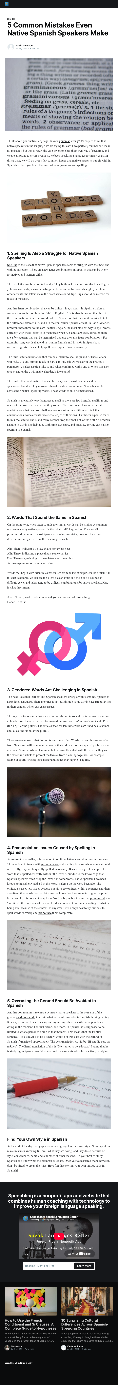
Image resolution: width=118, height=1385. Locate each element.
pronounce (45, 913)
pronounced (97, 898)
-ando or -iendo (25, 1017)
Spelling (12, 265)
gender (91, 697)
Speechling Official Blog (15, 1363)
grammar (64, 141)
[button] (111, 4)
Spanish (11, 19)
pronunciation (50, 864)
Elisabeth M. (17, 1346)
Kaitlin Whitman (24, 45)
